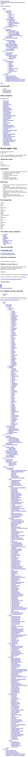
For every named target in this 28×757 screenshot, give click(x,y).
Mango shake (14, 475)
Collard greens (14, 384)
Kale (12, 396)
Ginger (12, 389)
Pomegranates (14, 355)
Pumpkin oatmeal (15, 509)
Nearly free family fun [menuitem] (13, 47)
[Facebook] (14, 287)
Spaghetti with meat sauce (17, 595)
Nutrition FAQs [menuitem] (9, 26)
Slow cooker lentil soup (16, 593)
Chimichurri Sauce (15, 648)
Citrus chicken (14, 541)
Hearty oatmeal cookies (8, 125)
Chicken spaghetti (15, 536)
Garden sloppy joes (15, 560)
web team (23, 276)
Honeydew (13, 333)
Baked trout (13, 525)
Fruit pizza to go (6, 122)
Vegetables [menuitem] (11, 18)
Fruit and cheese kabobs (8, 120)
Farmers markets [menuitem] (9, 52)
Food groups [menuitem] (8, 12)
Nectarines (13, 344)
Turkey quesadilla (15, 605)
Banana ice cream (7, 108)
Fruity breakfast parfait (16, 503)
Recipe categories (7, 90)
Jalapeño (13, 394)
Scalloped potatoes (15, 687)
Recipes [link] (5, 60)
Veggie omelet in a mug (16, 515)
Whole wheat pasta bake (16, 519)
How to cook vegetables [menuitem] (14, 33)
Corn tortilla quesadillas (16, 542)
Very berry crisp (6, 145)
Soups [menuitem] (10, 72)
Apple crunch (6, 103)
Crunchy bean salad (15, 622)
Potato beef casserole (15, 579)
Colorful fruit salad (7, 111)
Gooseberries (14, 328)
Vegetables (11, 367)
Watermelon (14, 364)
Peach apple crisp (7, 131)
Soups (4, 244)
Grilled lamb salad (15, 562)
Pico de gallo (14, 655)
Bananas (13, 314)
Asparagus (13, 369)
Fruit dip (5, 121)
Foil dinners (14, 556)
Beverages (5, 234)
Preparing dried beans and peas (15, 442)
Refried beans (14, 681)
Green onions (14, 391)
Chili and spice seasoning (16, 647)
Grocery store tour (13, 464)
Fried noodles (14, 558)
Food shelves (9, 460)
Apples (12, 310)
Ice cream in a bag (7, 127)
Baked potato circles (15, 658)
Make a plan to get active (11, 450)
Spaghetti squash (15, 411)
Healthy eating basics (10, 426)
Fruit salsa (5, 124)
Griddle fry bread (15, 481)
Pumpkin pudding (7, 135)
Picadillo (13, 574)
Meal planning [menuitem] (9, 36)
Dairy (10, 307)
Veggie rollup (6, 143)
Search (2, 3)
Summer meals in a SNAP (11, 751)
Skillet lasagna (14, 590)
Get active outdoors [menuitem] (10, 40)
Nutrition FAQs (9, 433)
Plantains (13, 352)
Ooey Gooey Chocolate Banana (10, 130)
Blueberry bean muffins (16, 495)
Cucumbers (13, 385)
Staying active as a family (11, 453)
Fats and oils (11, 308)
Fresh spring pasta (15, 557)
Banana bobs (14, 490)
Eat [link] (4, 9)
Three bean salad (15, 641)
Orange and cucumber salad (17, 631)
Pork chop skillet (15, 578)
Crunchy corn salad (15, 623)
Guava (12, 331)
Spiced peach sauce (7, 137)
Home (4, 302)
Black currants (14, 315)
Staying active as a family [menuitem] (11, 46)
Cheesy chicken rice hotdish (17, 531)
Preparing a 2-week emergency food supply (15, 755)
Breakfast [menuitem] (11, 64)
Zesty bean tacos (15, 611)
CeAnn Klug (24, 274)
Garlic (12, 388)
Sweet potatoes (14, 418)
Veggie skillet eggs (15, 517)
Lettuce (13, 400)
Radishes (13, 409)
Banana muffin (14, 491)
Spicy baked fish (15, 596)
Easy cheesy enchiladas (16, 549)
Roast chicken (14, 587)
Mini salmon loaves (15, 565)
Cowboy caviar (14, 649)
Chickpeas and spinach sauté (17, 539)
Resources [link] (5, 74)
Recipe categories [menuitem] (10, 61)
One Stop (5, 294)
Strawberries (14, 362)
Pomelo (13, 356)
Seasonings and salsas (13, 643)
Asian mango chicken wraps (17, 520)
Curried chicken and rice (16, 545)
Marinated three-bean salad (17, 630)
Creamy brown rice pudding (9, 115)
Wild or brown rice (15, 692)
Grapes (12, 330)
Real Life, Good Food (5, 6)
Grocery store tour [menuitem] (13, 57)
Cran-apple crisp (6, 114)
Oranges (13, 345)
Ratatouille (13, 584)
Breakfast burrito (15, 498)
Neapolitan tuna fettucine (16, 567)
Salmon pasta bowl (15, 588)
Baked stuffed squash (16, 659)
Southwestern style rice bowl (17, 594)
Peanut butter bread (15, 482)
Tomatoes (13, 421)
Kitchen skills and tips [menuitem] (10, 30)
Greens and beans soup (16, 561)
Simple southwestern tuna (16, 636)
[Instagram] (14, 285)
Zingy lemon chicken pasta (17, 612)
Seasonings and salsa (7, 240)
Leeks (12, 399)
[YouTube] (14, 284)
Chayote (13, 382)
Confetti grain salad (15, 664)
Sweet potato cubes (15, 689)
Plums (12, 353)
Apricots (13, 312)
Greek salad (14, 627)
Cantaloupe (13, 320)
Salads (4, 239)
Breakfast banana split (16, 497)
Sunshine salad (14, 637)
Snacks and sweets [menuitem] (13, 71)
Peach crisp (5, 132)
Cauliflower (14, 379)
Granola (13, 504)
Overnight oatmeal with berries (18, 508)
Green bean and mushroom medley (18, 669)
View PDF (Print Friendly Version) (8, 254)
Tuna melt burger (15, 601)
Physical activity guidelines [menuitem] (12, 45)
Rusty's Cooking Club (10, 750)
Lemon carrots (14, 674)
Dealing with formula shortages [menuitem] (12, 78)
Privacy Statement (4, 300)
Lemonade (13, 474)
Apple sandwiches (7, 104)
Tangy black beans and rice (17, 600)
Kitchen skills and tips (10, 437)
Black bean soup (15, 741)
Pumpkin (13, 357)
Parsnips (13, 405)
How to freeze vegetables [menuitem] (14, 34)
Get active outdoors (10, 447)
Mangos (13, 342)
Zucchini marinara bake (16, 614)
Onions (13, 404)
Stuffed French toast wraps (17, 514)
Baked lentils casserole (16, 523)
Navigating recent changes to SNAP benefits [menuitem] (15, 79)
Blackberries (14, 317)
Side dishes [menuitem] (11, 69)
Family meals (9, 304)
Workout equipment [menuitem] (10, 50)
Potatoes (13, 406)
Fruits (10, 309)
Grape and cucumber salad (17, 626)
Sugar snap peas (14, 415)
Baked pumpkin (14, 524)
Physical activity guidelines (12, 452)
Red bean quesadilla (15, 585)
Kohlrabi (13, 398)
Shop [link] (4, 51)
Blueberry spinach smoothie (17, 471)
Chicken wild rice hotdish (16, 538)
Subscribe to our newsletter (6, 288)
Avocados (13, 313)
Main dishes (5, 238)
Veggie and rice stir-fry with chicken (19, 608)
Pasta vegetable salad (15, 632)
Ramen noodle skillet (15, 583)
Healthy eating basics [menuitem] (10, 19)
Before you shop (12, 463)
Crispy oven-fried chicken (17, 544)
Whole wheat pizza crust (16, 485)
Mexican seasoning (15, 654)
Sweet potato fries (15, 690)
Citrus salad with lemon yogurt (18, 621)
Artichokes (13, 368)
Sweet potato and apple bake (9, 140)
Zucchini (13, 425)
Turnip (12, 422)
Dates (12, 326)
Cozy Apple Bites (7, 113)
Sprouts (13, 414)
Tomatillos (13, 420)
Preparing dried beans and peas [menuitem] (15, 35)
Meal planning (9, 443)
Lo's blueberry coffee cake (17, 506)
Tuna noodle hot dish (15, 603)
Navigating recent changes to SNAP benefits (15, 754)
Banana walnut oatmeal (16, 493)
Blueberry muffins (15, 496)
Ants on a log (6, 100)
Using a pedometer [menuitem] (10, 49)
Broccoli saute (14, 663)
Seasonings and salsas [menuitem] (13, 68)
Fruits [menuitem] (10, 15)
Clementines (14, 323)
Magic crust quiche (15, 507)
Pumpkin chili (14, 581)
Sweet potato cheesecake (8, 141)
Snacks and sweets (7, 91)
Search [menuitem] (7, 73)
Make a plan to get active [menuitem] (11, 44)
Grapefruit (13, 329)
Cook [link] (4, 28)
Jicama (12, 395)
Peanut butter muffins (16, 484)
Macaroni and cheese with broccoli (18, 676)
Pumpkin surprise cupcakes (9, 136)
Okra (12, 402)
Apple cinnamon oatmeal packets (18, 487)
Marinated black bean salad (17, 628)
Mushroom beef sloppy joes (17, 566)
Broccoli (13, 374)
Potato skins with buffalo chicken (18, 679)
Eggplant (13, 387)
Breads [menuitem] (10, 63)
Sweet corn (13, 417)
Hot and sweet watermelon (9, 126)
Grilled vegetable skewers (16, 671)
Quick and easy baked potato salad (18, 635)
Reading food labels (13, 432)
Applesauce (5, 105)
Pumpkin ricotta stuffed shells (17, 582)
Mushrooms (14, 401)
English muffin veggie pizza (17, 502)
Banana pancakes (15, 492)
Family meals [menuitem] (9, 10)
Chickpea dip (6, 110)
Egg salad (13, 625)
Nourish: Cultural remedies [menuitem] (12, 37)
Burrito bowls (14, 530)
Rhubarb (13, 360)
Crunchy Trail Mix (7, 116)
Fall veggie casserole (15, 555)
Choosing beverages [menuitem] (13, 22)
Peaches (13, 348)
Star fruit (13, 361)
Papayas (13, 346)
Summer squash (14, 416)
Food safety (8, 436)
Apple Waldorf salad (15, 616)
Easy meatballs (14, 552)
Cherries (13, 321)
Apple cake (5, 102)
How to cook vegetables (14, 439)
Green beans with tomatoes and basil (19, 670)
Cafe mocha (14, 472)
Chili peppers (14, 383)
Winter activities (12, 448)
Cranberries (13, 325)
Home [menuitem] (4, 8)
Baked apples (6, 106)
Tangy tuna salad (15, 639)
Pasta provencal (14, 573)
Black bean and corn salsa (17, 646)
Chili (12, 540)
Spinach (13, 412)
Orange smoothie (15, 476)
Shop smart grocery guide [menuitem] (11, 55)
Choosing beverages (13, 428)
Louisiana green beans (16, 675)
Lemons (13, 339)
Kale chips (5, 129)
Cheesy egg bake (15, 501)
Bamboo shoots (14, 371)
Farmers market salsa (15, 652)
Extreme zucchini (15, 666)
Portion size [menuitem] (11, 24)
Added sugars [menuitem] (12, 20)
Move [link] (4, 39)
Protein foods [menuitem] (11, 17)
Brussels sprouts (14, 375)
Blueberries (13, 318)
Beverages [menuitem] (11, 62)
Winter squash (14, 423)
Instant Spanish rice (15, 673)
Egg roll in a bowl (15, 554)
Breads (4, 235)
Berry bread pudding (7, 109)
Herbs (12, 393)
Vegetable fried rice (15, 691)
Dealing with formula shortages (12, 752)
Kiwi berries (14, 335)
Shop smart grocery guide (11, 461)
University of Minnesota (13, 297)
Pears (12, 350)
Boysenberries (14, 319)
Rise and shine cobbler (16, 513)
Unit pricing (11, 465)
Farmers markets (9, 459)
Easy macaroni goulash (16, 550)
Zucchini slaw (14, 642)
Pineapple (13, 351)
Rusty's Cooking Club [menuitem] (10, 76)
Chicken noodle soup (16, 743)
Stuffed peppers (14, 599)
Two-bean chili (14, 746)
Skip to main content (5, 1)
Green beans (14, 390)
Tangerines (13, 363)
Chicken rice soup (15, 744)
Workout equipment (10, 457)
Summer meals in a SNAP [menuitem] (11, 77)
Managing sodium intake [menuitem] (14, 23)
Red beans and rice (15, 680)
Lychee (13, 341)
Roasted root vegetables (16, 684)
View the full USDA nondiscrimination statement (11, 279)
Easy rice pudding (7, 118)
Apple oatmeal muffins (16, 480)
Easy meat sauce (14, 551)
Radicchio (13, 407)
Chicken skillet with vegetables (18, 535)
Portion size (11, 431)
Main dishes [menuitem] (11, 66)
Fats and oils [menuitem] (11, 14)
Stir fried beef (14, 598)
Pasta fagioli (14, 572)
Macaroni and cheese (15, 563)
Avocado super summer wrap (17, 522)
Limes (12, 340)
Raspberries (13, 358)
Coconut (13, 324)
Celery (12, 380)
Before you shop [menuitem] (12, 56)
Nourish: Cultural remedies (12, 444)
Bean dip (13, 644)
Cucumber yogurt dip (16, 650)
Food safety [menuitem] (8, 29)
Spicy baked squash (7, 138)
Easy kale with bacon (16, 665)
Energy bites (6, 119)
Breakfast (5, 236)
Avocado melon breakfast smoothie (19, 470)
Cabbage (13, 377)
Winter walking (12, 449)
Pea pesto (13, 677)
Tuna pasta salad (14, 604)
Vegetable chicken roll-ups (17, 606)
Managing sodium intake (14, 430)
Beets (12, 372)
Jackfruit (13, 334)
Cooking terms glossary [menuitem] (14, 31)
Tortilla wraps (6, 142)
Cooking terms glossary (14, 438)
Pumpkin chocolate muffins (9, 133)
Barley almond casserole (16, 662)
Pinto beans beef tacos (16, 576)
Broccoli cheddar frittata (16, 499)
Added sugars (12, 427)
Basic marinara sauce (15, 526)
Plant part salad (14, 633)
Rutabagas (13, 410)
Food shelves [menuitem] (9, 53)
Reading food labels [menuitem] (13, 25)
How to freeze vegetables (14, 441)
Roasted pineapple (15, 682)
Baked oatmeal (14, 488)
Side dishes (5, 241)
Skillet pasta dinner (15, 592)
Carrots (13, 378)
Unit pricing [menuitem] (11, 58)
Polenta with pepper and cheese (18, 577)
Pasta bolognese (14, 571)
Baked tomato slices (15, 660)
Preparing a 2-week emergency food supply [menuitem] (15, 80)
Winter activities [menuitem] (12, 41)
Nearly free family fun (13, 454)
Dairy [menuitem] (10, 13)
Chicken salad (14, 534)
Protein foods (11, 366)
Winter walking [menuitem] (12, 42)
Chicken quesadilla (15, 533)
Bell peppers (14, 373)
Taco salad (13, 638)
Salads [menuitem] (10, 67)
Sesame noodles (14, 589)
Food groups (8, 306)
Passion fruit (14, 347)
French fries (14, 668)
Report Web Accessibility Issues (13, 300)
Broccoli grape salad (15, 619)
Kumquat (13, 337)
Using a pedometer (10, 455)
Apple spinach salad (15, 617)
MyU (4, 295)
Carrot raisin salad (15, 620)
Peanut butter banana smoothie (18, 477)
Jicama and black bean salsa (17, 653)
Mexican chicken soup (16, 745)
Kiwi (12, 336)
